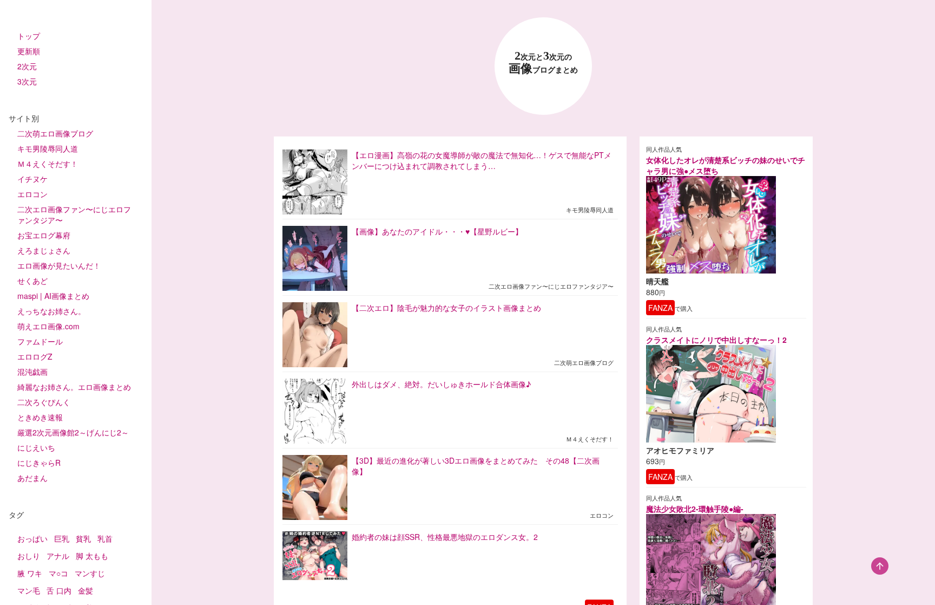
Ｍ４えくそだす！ (47, 163)
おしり (28, 555)
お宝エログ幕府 (43, 235)
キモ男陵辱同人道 (47, 148)
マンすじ (90, 573)
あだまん (32, 477)
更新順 (28, 50)
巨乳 (61, 538)
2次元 (27, 66)
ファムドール (40, 341)
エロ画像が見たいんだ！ (59, 265)
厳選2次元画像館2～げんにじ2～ (73, 432)
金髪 (85, 590)
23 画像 (543, 62)
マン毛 (28, 590)
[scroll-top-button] (879, 566)
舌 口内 (59, 590)
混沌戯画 (32, 371)
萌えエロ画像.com (48, 326)
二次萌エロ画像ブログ (55, 133)
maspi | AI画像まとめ (53, 295)
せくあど (32, 280)
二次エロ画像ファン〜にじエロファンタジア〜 (74, 214)
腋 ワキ (29, 573)
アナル (58, 555)
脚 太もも (92, 555)
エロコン (32, 193)
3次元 (27, 81)
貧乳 (83, 538)
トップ (28, 35)
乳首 (105, 538)
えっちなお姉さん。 (51, 310)
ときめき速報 (40, 417)
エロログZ (34, 356)
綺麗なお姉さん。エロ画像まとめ (74, 386)
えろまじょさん (43, 250)
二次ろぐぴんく (43, 401)
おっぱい (32, 538)
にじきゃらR (39, 462)
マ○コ (58, 573)
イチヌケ (32, 178)
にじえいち (36, 447)
